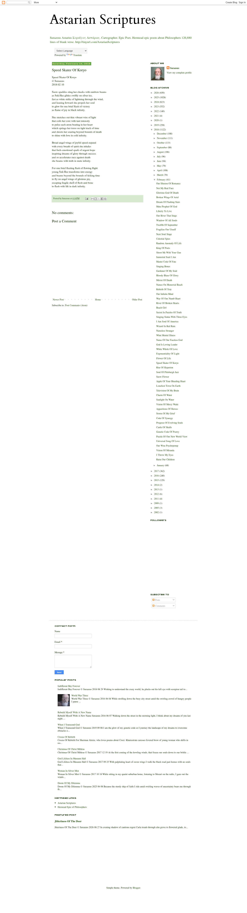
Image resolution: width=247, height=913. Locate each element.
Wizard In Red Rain (165, 326)
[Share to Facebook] (102, 198)
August (160, 151)
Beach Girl (161, 307)
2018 (156, 129)
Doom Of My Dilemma (69, 783)
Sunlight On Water (165, 399)
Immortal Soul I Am (166, 257)
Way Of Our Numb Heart (168, 298)
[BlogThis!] (95, 198)
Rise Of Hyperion (164, 367)
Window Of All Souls (166, 220)
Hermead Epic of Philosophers (72, 807)
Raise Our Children (165, 459)
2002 (156, 512)
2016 (156, 475)
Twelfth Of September (167, 224)
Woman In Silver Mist (68, 770)
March (160, 174)
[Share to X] (98, 198)
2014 (156, 484)
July (159, 156)
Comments (159, 605)
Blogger (136, 887)
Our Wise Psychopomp (167, 445)
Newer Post (58, 299)
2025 (156, 97)
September (162, 147)
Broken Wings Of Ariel (167, 197)
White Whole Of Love (167, 349)
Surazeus (174, 68)
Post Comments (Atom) (76, 305)
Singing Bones (163, 266)
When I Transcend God (69, 724)
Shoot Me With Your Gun (168, 252)
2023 (156, 106)
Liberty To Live (164, 211)
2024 (156, 101)
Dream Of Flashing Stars (168, 202)
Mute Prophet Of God (166, 206)
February (161, 179)
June (159, 161)
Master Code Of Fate (166, 261)
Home (98, 299)
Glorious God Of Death (167, 192)
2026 (156, 92)
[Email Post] (86, 198)
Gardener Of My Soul (166, 270)
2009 (156, 503)
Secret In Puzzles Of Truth (169, 312)
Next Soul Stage (164, 234)
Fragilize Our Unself (166, 229)
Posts (157, 599)
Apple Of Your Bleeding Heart (171, 381)
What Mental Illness (165, 335)
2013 (156, 489)
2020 (156, 120)
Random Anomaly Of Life (168, 243)
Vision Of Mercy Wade (167, 404)
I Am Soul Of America (167, 321)
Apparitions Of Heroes (167, 408)
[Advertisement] (167, 571)
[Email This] (92, 198)
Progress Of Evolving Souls (169, 422)
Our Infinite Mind (164, 294)
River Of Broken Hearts (167, 303)
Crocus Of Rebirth (66, 736)
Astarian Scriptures (103, 19)
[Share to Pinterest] (105, 198)
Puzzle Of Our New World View (171, 436)
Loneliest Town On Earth (168, 385)
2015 (156, 480)
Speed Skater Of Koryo (167, 362)
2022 (156, 111)
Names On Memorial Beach (169, 284)
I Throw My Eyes (164, 454)
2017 (156, 471)
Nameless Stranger (165, 330)
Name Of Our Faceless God (169, 340)
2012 (156, 494)
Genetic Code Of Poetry (167, 431)
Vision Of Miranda (165, 450)
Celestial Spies (163, 238)
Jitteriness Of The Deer (68, 821)
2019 (156, 125)
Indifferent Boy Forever (69, 686)
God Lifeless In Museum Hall (72, 758)
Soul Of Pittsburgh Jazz (167, 372)
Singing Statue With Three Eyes (171, 316)
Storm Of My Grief (165, 413)
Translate (77, 55)
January (161, 465)
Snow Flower (162, 376)
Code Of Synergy (164, 418)
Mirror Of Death (164, 280)
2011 (156, 498)
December (162, 133)
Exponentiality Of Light (167, 353)
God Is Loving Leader (166, 344)
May (159, 165)
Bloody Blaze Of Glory (167, 275)
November (162, 138)
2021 (156, 115)
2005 (156, 507)
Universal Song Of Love (168, 441)
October (161, 142)
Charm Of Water (164, 395)
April (160, 170)
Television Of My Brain (167, 390)
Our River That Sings (166, 215)
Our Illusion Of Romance (168, 183)
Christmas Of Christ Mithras (71, 749)
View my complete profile (179, 72)
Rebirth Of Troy (164, 289)
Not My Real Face (165, 188)
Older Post (137, 299)
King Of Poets (163, 248)
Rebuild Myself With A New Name (74, 712)
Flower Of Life (163, 358)
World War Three (79, 695)
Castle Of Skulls (164, 427)
